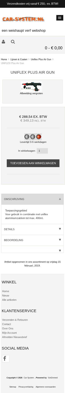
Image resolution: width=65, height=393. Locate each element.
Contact (6, 324)
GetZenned (53, 378)
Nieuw (5, 295)
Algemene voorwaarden (46, 387)
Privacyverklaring (26, 387)
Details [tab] (9, 229)
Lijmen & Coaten (19, 59)
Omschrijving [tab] (14, 199)
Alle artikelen (9, 299)
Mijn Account (9, 332)
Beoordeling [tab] (13, 240)
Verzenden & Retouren (15, 319)
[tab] (32, 249)
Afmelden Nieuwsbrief (14, 337)
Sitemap (12, 387)
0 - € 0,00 (53, 48)
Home (4, 59)
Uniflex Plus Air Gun (41, 59)
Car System (29, 378)
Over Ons (7, 328)
